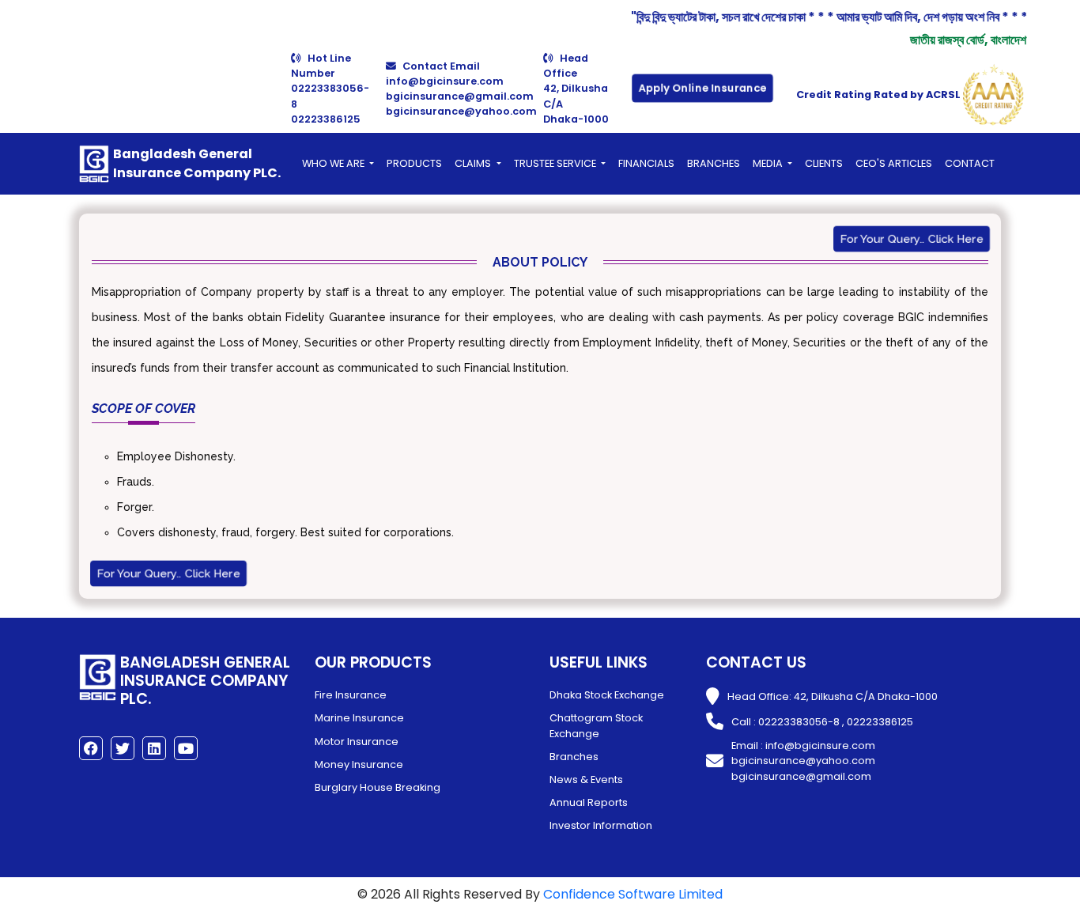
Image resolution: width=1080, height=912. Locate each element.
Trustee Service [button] (556, 163)
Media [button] (769, 163)
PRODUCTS (414, 163)
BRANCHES (713, 163)
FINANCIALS (646, 163)
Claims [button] (474, 163)
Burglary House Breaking (377, 787)
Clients (824, 163)
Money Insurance (359, 764)
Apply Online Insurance (702, 88)
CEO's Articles (893, 163)
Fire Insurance (351, 695)
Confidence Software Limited (633, 894)
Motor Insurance (356, 741)
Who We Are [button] (334, 163)
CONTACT (970, 163)
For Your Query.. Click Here (912, 239)
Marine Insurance (359, 718)
